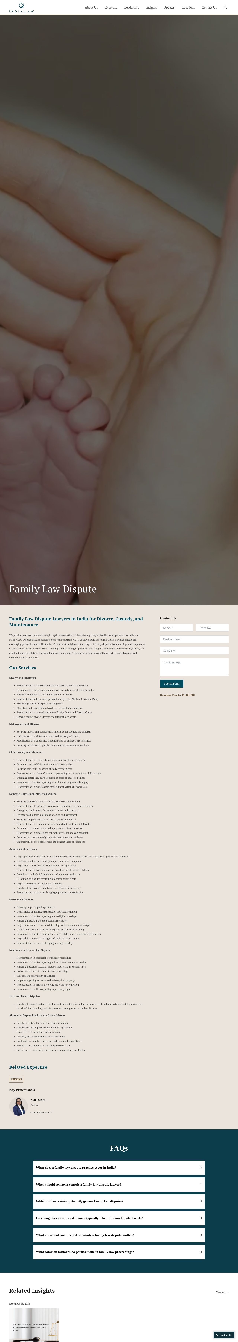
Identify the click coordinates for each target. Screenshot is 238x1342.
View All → (222, 1292)
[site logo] (21, 7)
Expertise (111, 7)
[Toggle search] (225, 7)
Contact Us (209, 7)
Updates (169, 7)
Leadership (131, 7)
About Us (91, 7)
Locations (188, 7)
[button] (119, 1167)
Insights (151, 7)
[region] (119, 1327)
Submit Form (171, 683)
